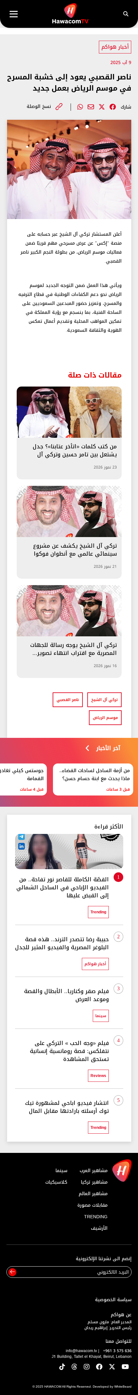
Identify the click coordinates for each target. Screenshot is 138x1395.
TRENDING (96, 1216)
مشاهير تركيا (94, 1182)
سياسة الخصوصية (113, 1299)
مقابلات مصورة (92, 1205)
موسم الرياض (105, 717)
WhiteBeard (123, 1386)
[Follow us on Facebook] (99, 1367)
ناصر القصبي (67, 699)
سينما (61, 1170)
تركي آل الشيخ (104, 699)
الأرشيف (99, 1228)
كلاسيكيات (56, 1182)
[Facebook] (112, 106)
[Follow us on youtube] (125, 1367)
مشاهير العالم (93, 1193)
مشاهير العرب (94, 1170)
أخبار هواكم (115, 47)
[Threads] (74, 1367)
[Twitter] (102, 106)
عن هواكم (121, 1314)
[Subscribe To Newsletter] (12, 1272)
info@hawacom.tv (81, 1350)
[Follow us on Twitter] (112, 1367)
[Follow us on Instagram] (87, 1367)
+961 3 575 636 (117, 1350)
